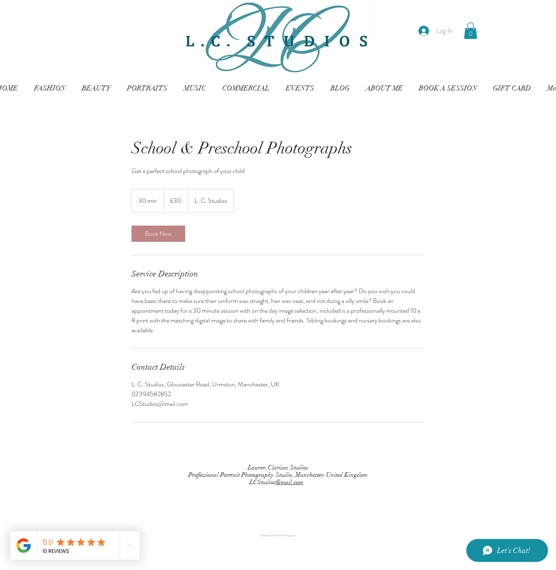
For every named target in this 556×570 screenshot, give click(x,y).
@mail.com (289, 482)
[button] (470, 30)
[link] (158, 234)
